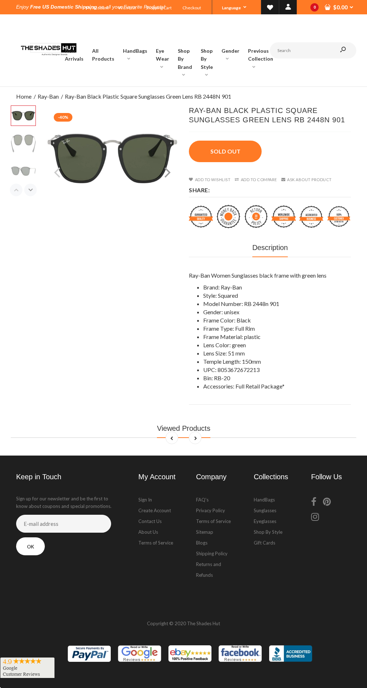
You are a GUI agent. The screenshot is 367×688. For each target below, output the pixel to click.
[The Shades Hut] (48, 79)
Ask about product (309, 179)
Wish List (127, 7)
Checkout (191, 7)
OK (30, 547)
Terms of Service (155, 543)
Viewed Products (183, 428)
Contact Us (150, 521)
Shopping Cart (159, 7)
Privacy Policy (210, 510)
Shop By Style (268, 532)
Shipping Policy (212, 553)
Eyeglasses (265, 521)
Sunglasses (265, 510)
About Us (148, 532)
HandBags (264, 500)
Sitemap (204, 532)
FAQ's (202, 500)
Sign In (145, 500)
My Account (97, 7)
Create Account (154, 510)
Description (270, 247)
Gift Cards (264, 543)
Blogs (202, 543)
